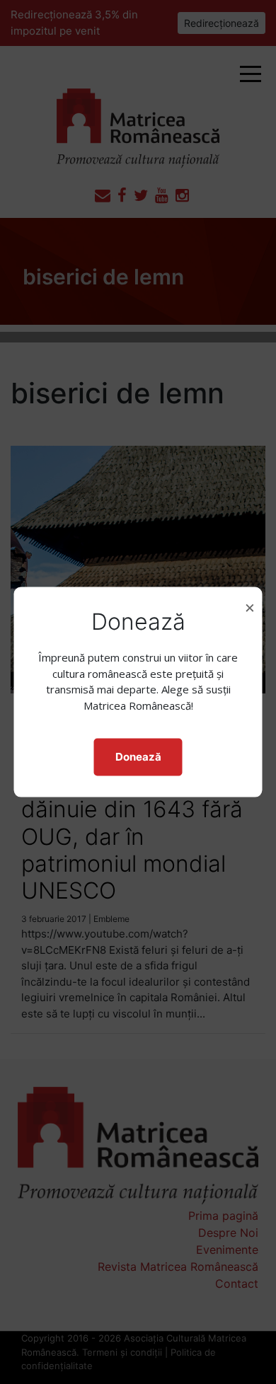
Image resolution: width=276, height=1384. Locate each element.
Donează (138, 756)
